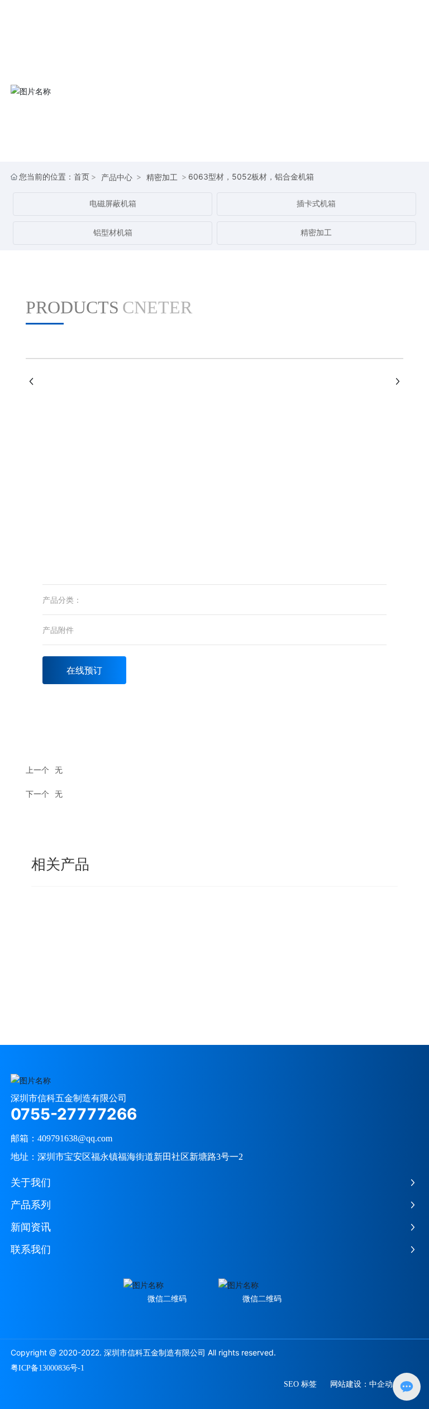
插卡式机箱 (316, 204)
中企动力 (385, 1384)
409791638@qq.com (74, 1138)
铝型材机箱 (112, 233)
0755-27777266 (74, 1114)
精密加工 (162, 177)
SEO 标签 (300, 1384)
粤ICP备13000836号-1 (47, 1368)
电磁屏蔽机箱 (112, 204)
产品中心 (116, 177)
